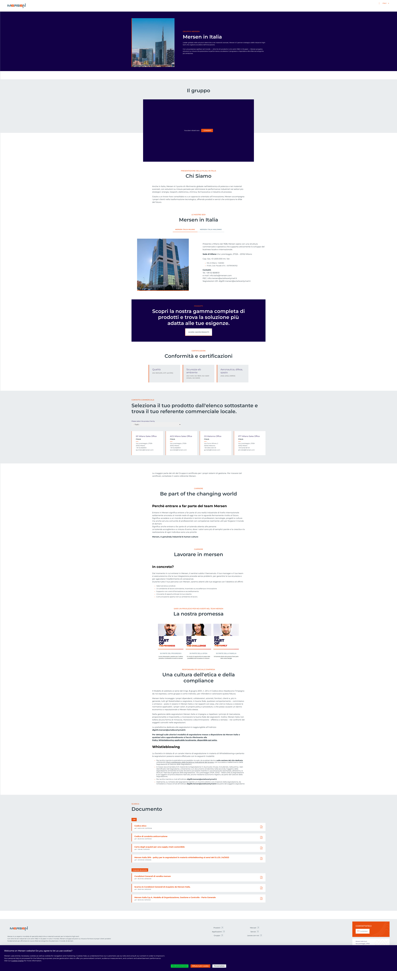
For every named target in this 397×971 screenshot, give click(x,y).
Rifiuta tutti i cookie (200, 966)
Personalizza (219, 966)
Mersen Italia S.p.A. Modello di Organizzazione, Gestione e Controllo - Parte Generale (175, 897)
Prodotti (216, 928)
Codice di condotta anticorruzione (150, 836)
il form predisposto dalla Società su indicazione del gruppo (190, 762)
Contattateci (364, 931)
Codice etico (140, 826)
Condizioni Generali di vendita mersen (152, 876)
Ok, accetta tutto (179, 966)
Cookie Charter (17, 961)
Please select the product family (143, 421)
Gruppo (217, 935)
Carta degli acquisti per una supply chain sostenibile (159, 847)
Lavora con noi (253, 935)
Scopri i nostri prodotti (198, 332)
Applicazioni (217, 932)
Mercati (253, 928)
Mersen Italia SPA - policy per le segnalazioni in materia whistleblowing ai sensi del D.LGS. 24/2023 (181, 857)
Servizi (253, 932)
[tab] (185, 230)
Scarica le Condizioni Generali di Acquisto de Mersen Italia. (162, 887)
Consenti (207, 130)
